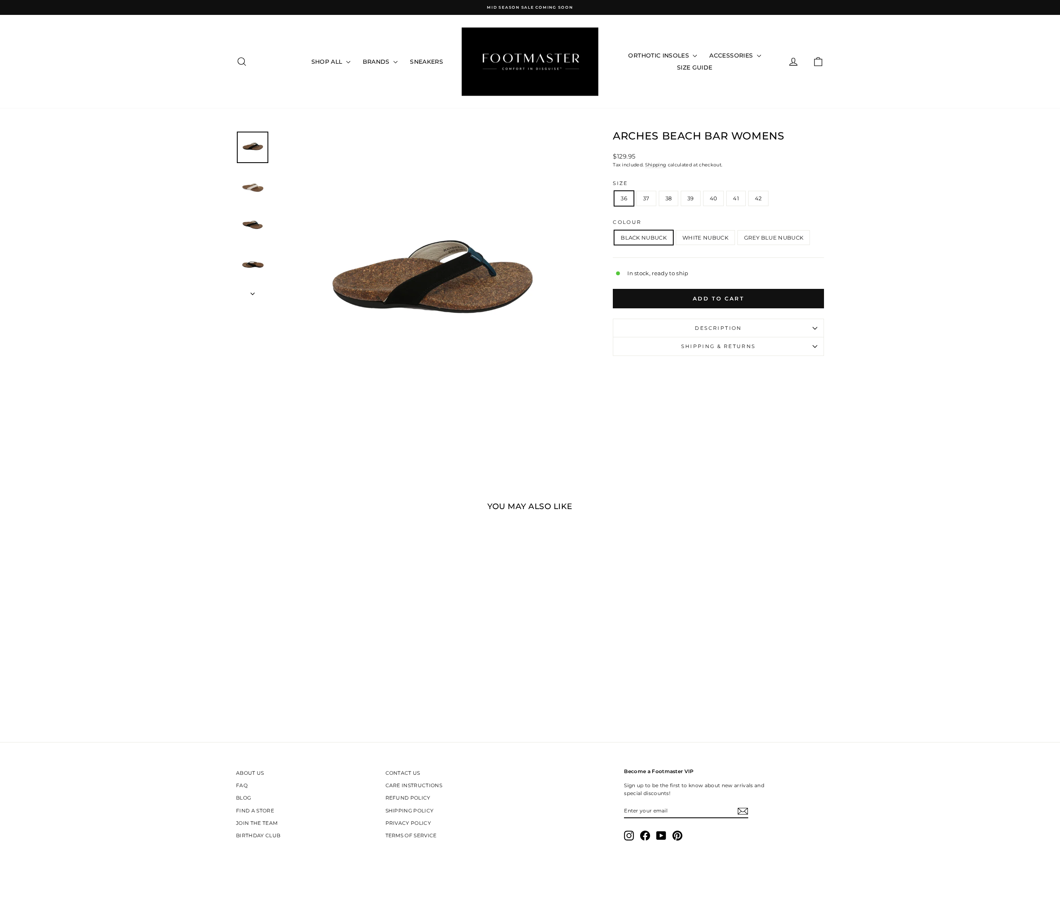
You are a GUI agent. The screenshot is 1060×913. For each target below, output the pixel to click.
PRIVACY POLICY (408, 823)
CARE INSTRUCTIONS (414, 785)
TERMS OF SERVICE (411, 835)
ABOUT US (250, 773)
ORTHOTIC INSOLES (659, 55)
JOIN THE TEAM (256, 823)
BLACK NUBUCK (644, 237)
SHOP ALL (327, 61)
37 (646, 198)
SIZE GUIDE (695, 67)
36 (624, 198)
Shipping (656, 165)
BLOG (243, 798)
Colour (627, 222)
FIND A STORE (255, 810)
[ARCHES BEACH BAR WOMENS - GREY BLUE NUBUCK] (317, 662)
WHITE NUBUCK (705, 237)
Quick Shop (306, 628)
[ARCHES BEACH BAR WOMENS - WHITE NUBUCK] (306, 662)
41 (736, 198)
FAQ (242, 785)
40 (714, 198)
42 (758, 198)
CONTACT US (402, 773)
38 (668, 198)
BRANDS (377, 61)
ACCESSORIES (731, 55)
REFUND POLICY (408, 798)
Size (620, 183)
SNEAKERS (426, 61)
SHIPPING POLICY (409, 810)
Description (718, 328)
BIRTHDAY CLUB (258, 835)
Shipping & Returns (718, 346)
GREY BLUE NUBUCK (773, 237)
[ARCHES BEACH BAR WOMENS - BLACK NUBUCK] (295, 662)
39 (690, 198)
